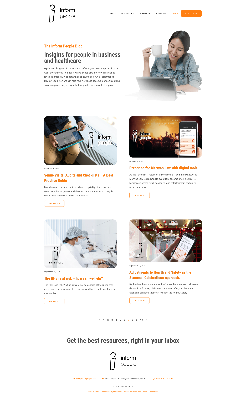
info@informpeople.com (85, 379)
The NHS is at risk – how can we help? (73, 278)
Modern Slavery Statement (111, 392)
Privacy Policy (94, 392)
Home (113, 13)
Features (161, 13)
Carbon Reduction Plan (132, 392)
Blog (175, 13)
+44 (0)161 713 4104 (164, 379)
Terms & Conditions (150, 392)
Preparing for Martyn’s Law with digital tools (163, 168)
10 (141, 320)
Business (145, 13)
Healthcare (127, 13)
